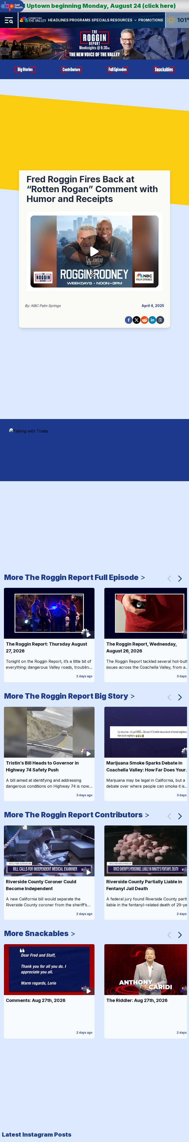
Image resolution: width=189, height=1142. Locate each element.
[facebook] (129, 320)
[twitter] (137, 320)
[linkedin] (152, 320)
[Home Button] (33, 20)
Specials (101, 20)
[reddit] (144, 320)
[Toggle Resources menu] (135, 20)
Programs (80, 20)
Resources (121, 20)
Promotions (150, 20)
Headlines (58, 20)
